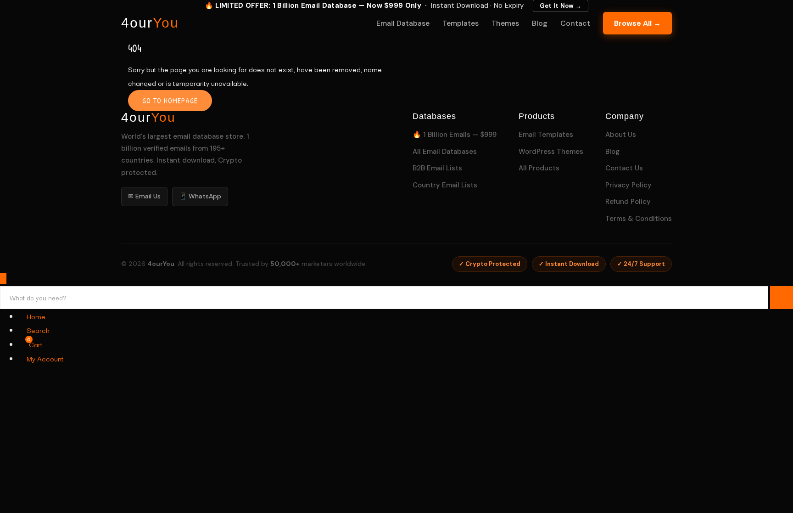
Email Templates (546, 134)
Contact (575, 23)
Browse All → (637, 23)
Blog (539, 23)
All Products (539, 168)
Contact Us (624, 168)
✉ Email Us (144, 196)
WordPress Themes (551, 151)
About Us (620, 134)
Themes (505, 23)
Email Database (403, 23)
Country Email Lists (445, 185)
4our (150, 23)
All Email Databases (445, 151)
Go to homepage (170, 101)
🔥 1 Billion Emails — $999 (455, 134)
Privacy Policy (628, 185)
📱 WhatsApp (200, 196)
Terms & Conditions (638, 218)
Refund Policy (628, 201)
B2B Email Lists (437, 168)
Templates (460, 23)
